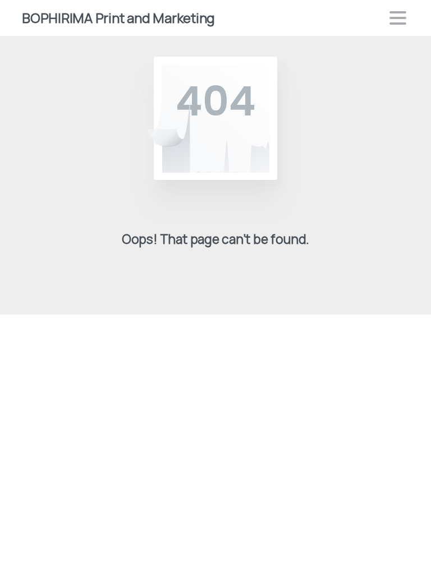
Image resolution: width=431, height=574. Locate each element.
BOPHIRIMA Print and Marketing (118, 17)
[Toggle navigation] (398, 17)
